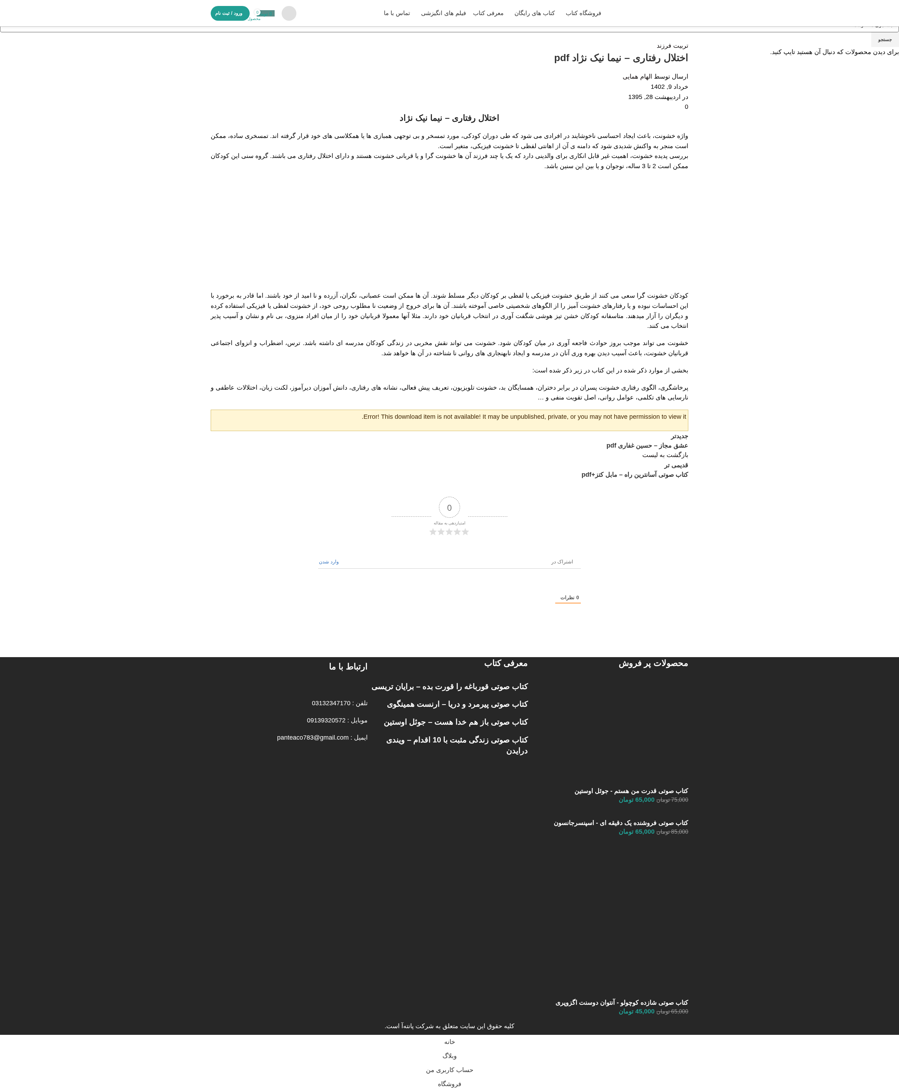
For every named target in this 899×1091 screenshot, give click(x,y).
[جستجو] (289, 13)
